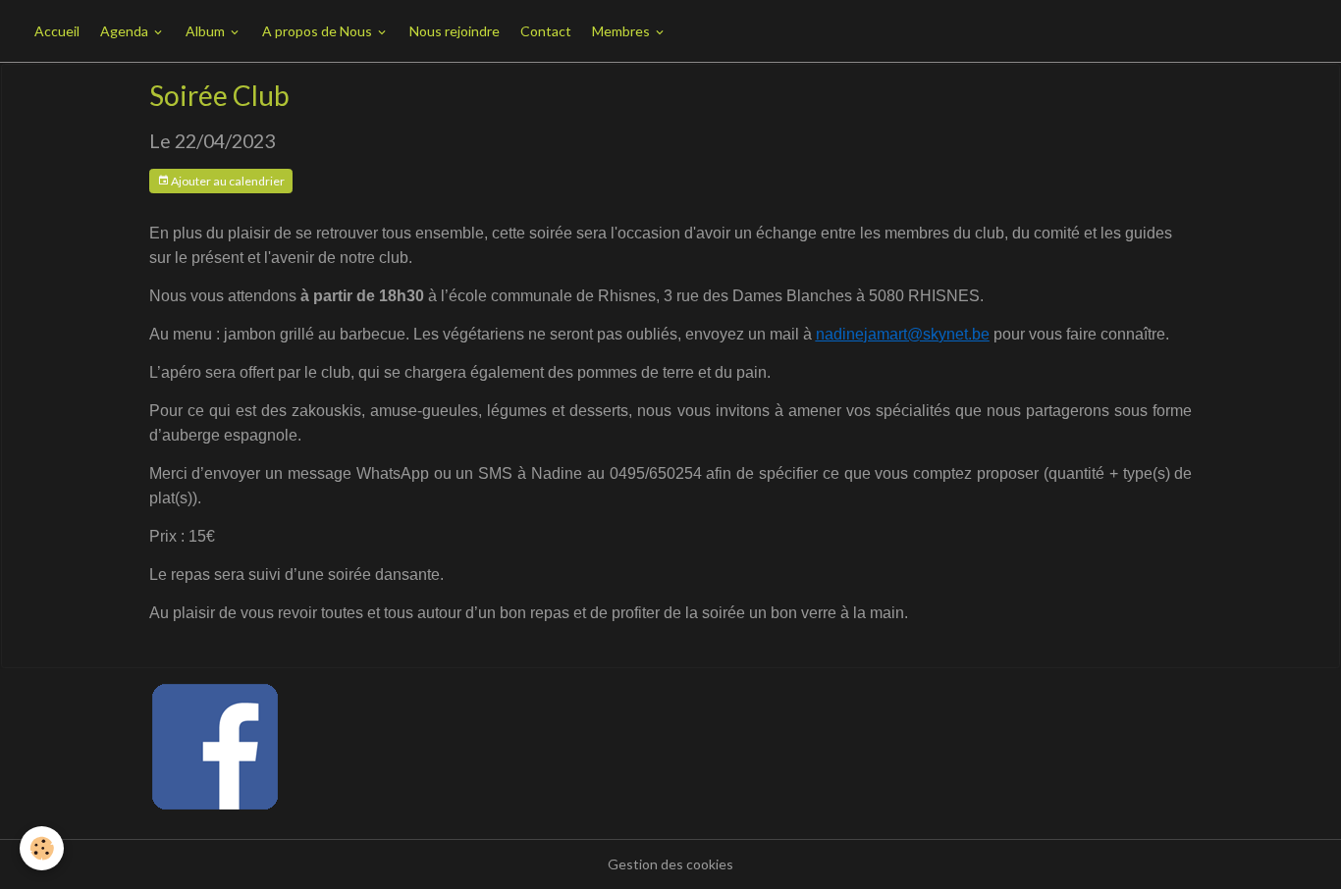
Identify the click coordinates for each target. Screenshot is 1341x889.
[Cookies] (42, 848)
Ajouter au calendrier (227, 181)
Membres (622, 31)
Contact (545, 31)
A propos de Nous (318, 31)
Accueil (57, 31)
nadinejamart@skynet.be (903, 334)
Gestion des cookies (670, 864)
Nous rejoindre (454, 31)
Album (207, 31)
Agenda (125, 31)
